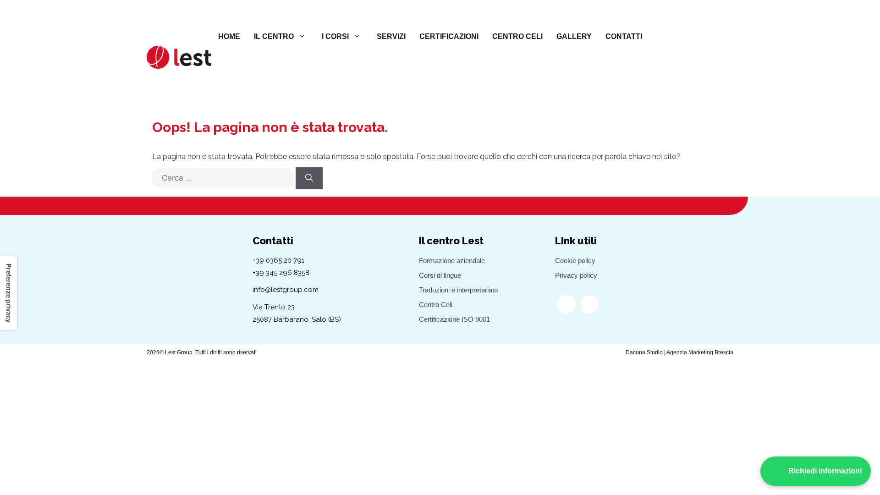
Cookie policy (575, 260)
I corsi (335, 36)
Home (229, 36)
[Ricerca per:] (223, 182)
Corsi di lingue (440, 275)
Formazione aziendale (452, 260)
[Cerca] (309, 178)
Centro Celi (517, 36)
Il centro (274, 36)
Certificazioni (448, 36)
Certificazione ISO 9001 (454, 319)
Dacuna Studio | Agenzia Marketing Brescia (679, 352)
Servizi (391, 36)
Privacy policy (576, 275)
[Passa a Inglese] (679, 37)
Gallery (574, 36)
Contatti (623, 36)
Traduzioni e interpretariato (458, 290)
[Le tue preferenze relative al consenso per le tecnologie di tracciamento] (8, 293)
